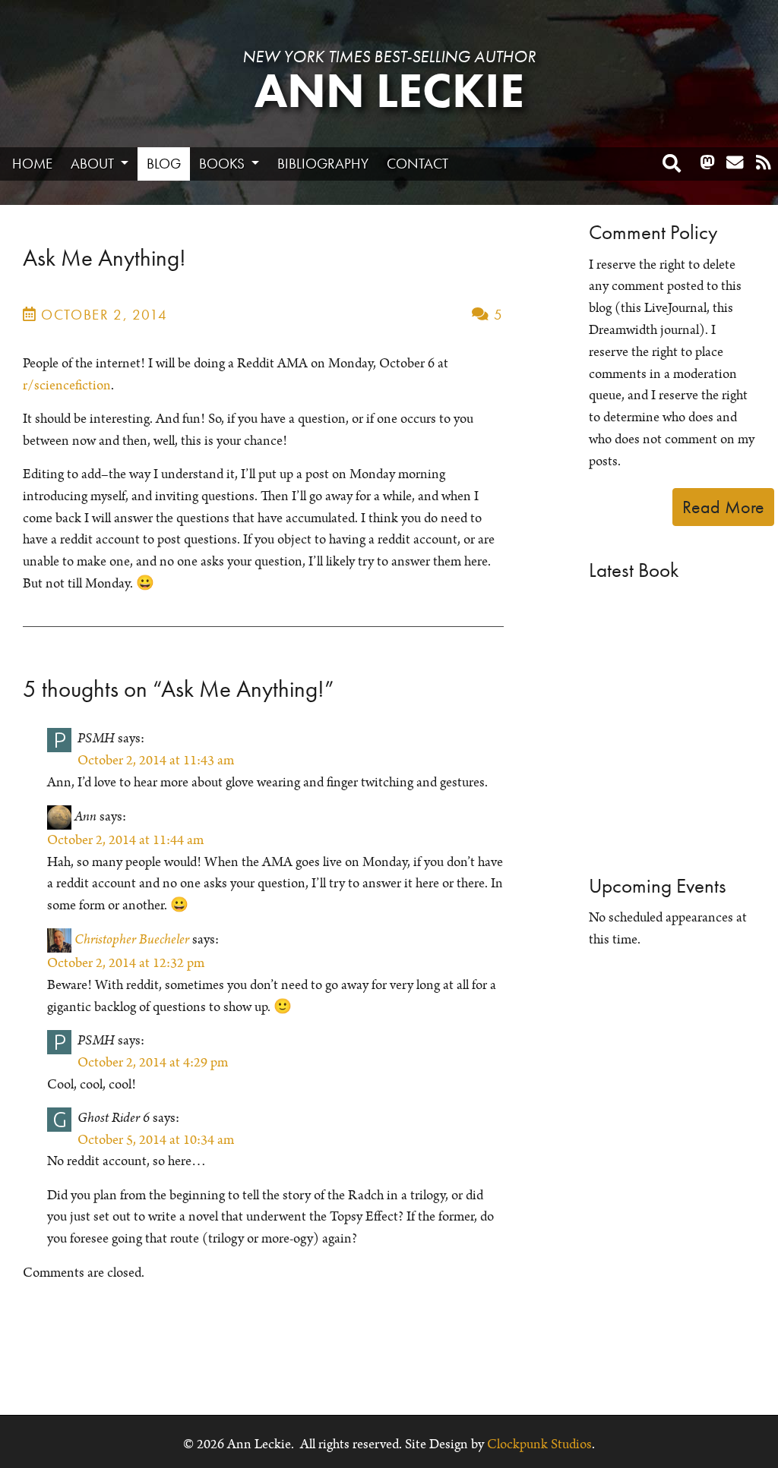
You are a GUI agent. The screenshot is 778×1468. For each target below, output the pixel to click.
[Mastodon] (707, 163)
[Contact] (734, 163)
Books (223, 163)
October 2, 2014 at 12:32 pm (125, 963)
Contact (417, 163)
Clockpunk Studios (539, 1444)
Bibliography (322, 163)
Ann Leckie (389, 90)
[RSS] (763, 163)
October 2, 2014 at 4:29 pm (152, 1063)
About (94, 163)
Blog (164, 163)
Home (32, 163)
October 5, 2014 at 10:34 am (155, 1140)
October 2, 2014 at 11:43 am (155, 760)
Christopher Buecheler (131, 940)
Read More (723, 506)
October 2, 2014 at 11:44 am (125, 840)
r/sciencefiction (67, 385)
